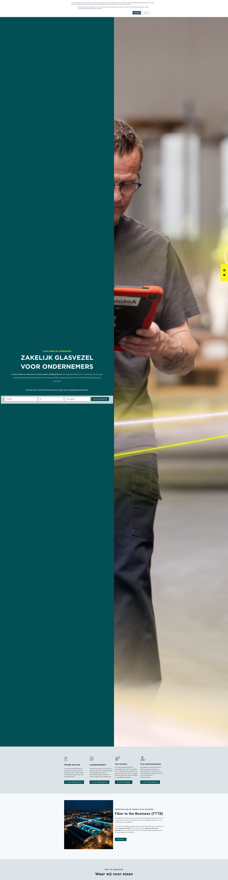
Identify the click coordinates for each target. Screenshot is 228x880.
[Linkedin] (224, 270)
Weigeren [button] (146, 12)
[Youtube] (224, 275)
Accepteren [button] (136, 12)
